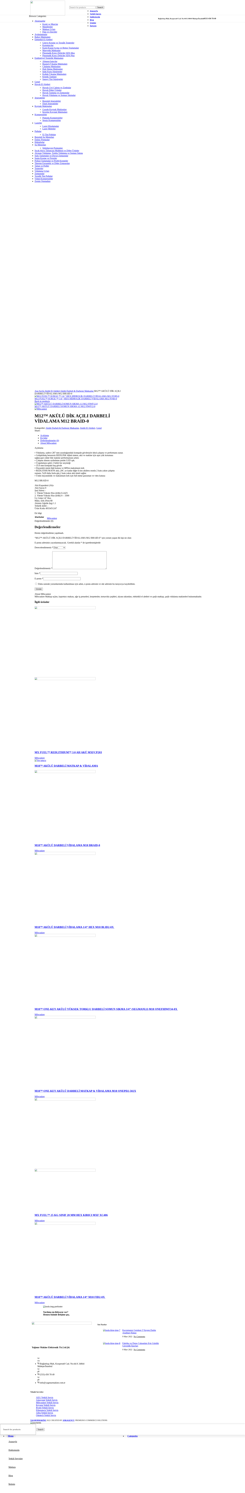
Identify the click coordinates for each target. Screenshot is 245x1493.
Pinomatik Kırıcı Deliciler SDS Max (58, 53)
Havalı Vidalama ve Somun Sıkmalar (59, 95)
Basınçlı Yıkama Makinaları (54, 64)
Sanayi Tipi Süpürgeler (52, 79)
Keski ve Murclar (50, 24)
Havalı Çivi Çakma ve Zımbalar (56, 87)
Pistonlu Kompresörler (52, 118)
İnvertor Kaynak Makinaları (54, 112)
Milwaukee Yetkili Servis (47, 1402)
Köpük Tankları (49, 76)
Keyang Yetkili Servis (45, 1405)
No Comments (139, 1336)
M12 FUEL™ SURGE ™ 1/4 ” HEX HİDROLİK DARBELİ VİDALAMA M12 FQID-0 (76, 398)
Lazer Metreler (49, 129)
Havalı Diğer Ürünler (52, 90)
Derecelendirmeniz (44, 547)
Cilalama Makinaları (51, 66)
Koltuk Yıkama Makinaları (54, 74)
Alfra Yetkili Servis (44, 1413)
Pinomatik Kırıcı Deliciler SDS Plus (58, 55)
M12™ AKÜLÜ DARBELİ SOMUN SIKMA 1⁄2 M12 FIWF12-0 (65, 406)
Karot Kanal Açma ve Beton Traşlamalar (60, 48)
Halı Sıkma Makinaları (52, 69)
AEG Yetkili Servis (44, 1397)
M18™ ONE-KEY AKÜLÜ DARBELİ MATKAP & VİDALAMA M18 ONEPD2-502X (85, 1090)
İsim (37, 573)
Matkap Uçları (48, 29)
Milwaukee (52, 518)
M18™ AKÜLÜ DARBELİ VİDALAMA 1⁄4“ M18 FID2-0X (70, 1297)
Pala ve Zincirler (49, 32)
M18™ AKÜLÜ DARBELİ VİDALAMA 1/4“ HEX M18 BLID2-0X (74, 927)
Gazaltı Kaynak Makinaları (54, 109)
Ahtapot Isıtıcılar (49, 61)
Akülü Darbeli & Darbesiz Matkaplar (77, 391)
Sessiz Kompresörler (51, 120)
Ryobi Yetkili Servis (45, 1407)
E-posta (39, 578)
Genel (99, 428)
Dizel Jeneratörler (50, 103)
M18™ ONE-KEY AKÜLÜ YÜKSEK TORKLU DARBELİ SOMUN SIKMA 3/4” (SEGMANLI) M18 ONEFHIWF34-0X (106, 1009)
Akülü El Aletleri (52, 391)
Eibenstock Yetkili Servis (47, 1410)
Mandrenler (47, 27)
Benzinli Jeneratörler (51, 101)
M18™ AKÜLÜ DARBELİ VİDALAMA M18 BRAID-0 (67, 845)
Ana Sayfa (40, 391)
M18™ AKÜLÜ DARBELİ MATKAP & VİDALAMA (66, 765)
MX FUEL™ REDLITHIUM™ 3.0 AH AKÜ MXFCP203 (68, 752)
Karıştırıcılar (47, 45)
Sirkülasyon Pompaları (52, 148)
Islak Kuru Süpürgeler (52, 71)
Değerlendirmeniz (43, 568)
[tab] (131, 435)
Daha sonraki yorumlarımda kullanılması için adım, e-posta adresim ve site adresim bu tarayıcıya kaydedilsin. (86, 584)
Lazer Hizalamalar (50, 126)
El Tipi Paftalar (49, 134)
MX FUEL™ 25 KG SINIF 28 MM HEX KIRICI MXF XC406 (71, 1215)
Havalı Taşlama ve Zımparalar (55, 92)
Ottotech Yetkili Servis (46, 1415)
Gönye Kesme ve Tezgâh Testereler (58, 43)
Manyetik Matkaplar (51, 50)
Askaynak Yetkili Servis (46, 1400)
